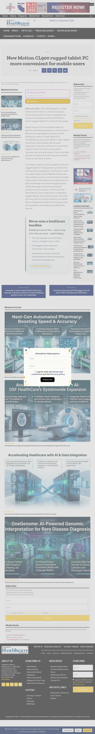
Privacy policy (58, 374)
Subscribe (47, 379)
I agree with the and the (48, 373)
